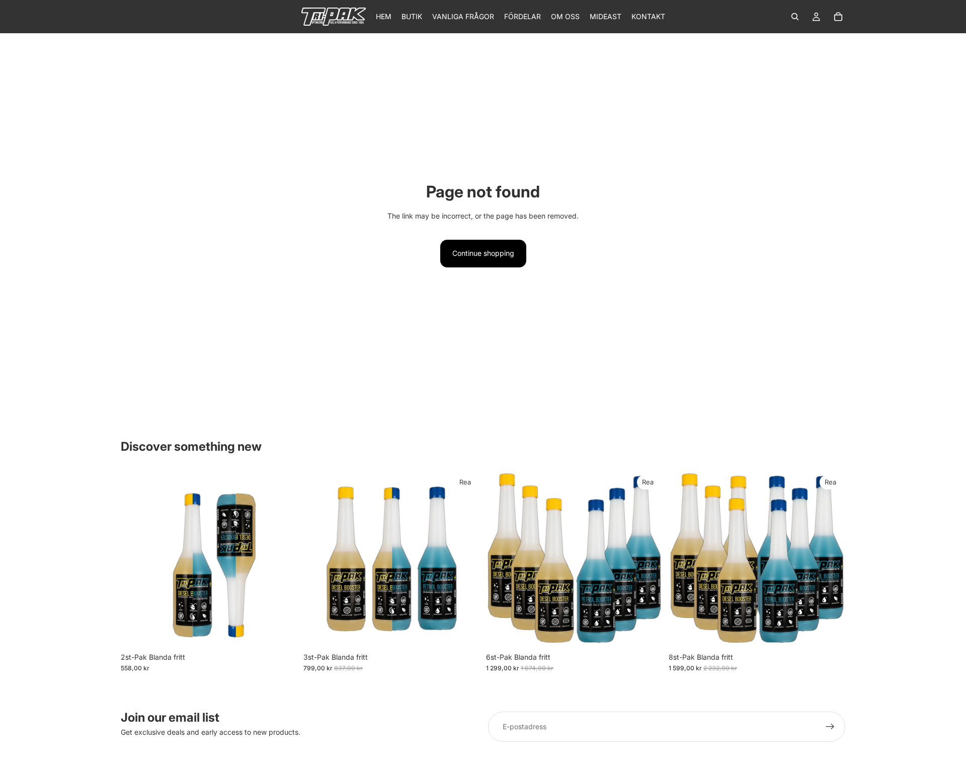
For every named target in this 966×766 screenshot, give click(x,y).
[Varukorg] (838, 17)
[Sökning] (795, 17)
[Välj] (282, 632)
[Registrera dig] (830, 726)
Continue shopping (483, 253)
